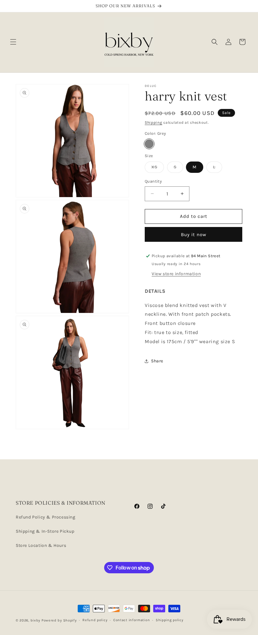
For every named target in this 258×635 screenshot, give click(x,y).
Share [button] (157, 361)
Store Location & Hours (41, 545)
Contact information (131, 620)
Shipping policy (169, 620)
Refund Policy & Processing (46, 517)
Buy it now (193, 234)
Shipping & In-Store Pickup (45, 531)
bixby (36, 620)
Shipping (153, 122)
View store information (176, 273)
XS (157, 168)
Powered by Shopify (59, 620)
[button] (13, 42)
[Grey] (149, 143)
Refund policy (94, 620)
